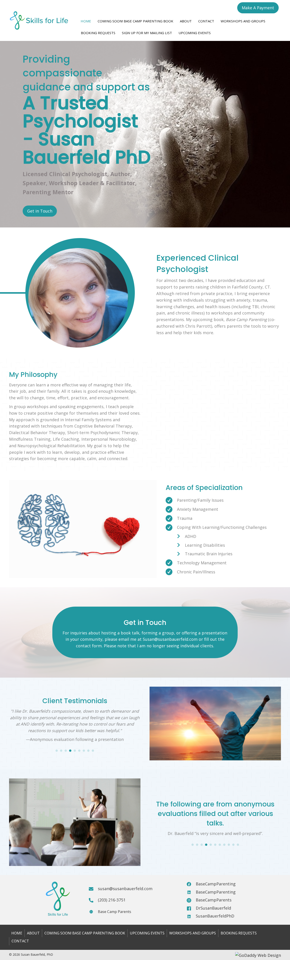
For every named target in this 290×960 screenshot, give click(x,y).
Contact (206, 21)
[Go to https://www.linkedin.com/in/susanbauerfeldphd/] (191, 915)
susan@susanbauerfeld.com (125, 888)
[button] (258, 7)
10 (233, 845)
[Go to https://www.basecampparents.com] (93, 911)
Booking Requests (98, 33)
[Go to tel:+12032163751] (93, 899)
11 (238, 845)
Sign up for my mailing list (147, 33)
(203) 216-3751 (112, 900)
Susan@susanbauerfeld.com (170, 639)
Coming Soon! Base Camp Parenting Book (135, 21)
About (186, 21)
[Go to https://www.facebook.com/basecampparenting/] (191, 883)
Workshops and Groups (243, 21)
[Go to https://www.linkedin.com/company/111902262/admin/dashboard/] (191, 891)
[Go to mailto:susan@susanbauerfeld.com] (93, 888)
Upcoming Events (195, 33)
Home (86, 21)
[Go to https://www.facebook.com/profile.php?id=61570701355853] (191, 907)
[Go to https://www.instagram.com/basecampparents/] (191, 899)
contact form (89, 645)
